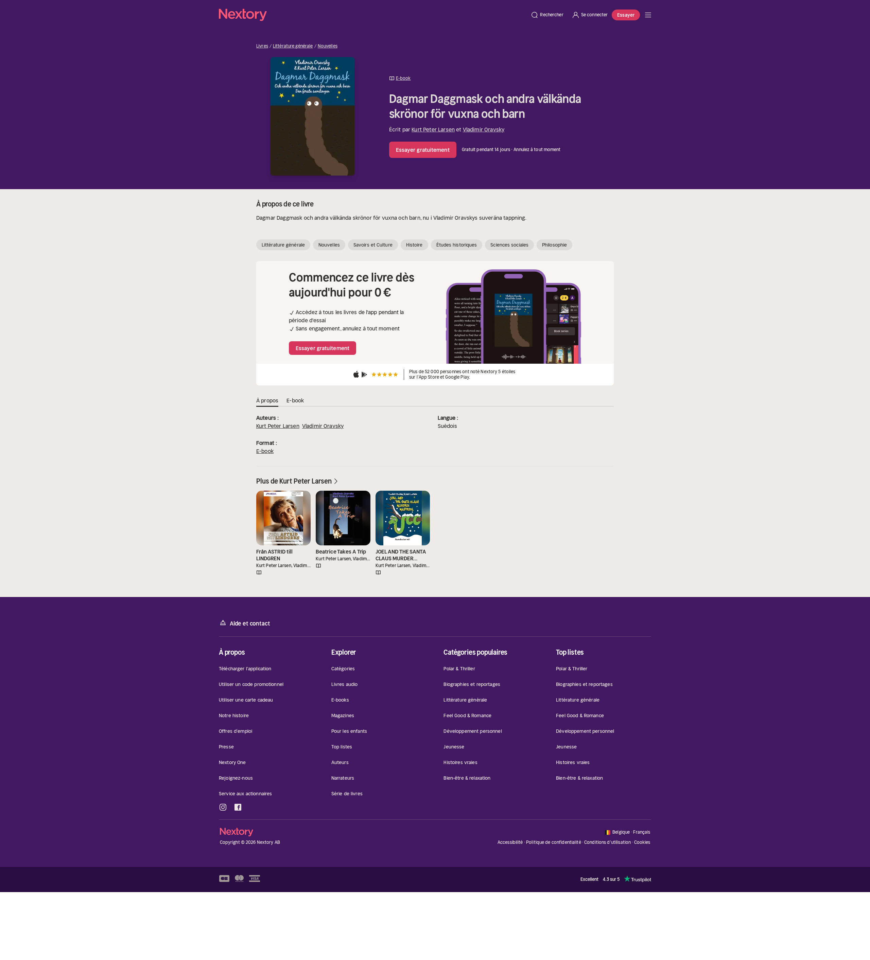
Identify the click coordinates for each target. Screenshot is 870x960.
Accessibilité (510, 842)
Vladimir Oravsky (484, 129)
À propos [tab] (267, 400)
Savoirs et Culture (373, 245)
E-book (265, 451)
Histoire (414, 245)
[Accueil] (372, 15)
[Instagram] (223, 807)
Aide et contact (250, 623)
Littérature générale (293, 46)
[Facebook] (238, 807)
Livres (262, 46)
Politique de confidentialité (553, 842)
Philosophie (554, 245)
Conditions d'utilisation (607, 842)
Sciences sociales (509, 245)
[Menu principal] (648, 15)
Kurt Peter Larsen (433, 129)
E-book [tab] (295, 400)
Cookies (642, 842)
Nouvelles (327, 46)
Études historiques (456, 245)
